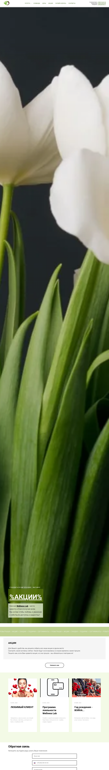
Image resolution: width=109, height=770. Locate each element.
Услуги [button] (27, 3)
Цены (44, 3)
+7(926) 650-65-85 (102, 3)
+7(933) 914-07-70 (102, 2)
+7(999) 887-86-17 (102, 4)
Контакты (72, 3)
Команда (37, 3)
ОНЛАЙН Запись (60, 3)
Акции (50, 3)
